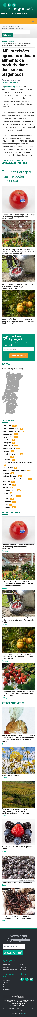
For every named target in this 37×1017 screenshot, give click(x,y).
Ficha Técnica (23, 969)
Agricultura (14, 82)
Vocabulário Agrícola (14, 26)
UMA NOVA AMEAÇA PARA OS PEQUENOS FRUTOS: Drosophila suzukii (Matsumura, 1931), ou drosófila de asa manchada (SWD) (18, 738)
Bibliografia (19, 28)
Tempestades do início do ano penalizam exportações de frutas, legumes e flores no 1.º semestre (18, 693)
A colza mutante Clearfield (12, 775)
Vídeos (5, 504)
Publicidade (22, 967)
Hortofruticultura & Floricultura (14, 470)
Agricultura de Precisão (11, 431)
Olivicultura (7, 484)
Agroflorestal (7, 434)
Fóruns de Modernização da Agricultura (17, 462)
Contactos (12, 13)
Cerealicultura (8, 445)
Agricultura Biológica (10, 428)
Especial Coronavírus (10, 454)
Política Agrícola (9, 496)
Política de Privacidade (10, 969)
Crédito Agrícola (9, 448)
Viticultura (6, 507)
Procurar (8, 35)
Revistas (4, 13)
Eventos (6, 457)
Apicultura (6, 440)
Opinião (5, 487)
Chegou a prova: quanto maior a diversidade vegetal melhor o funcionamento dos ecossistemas (15, 811)
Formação (6, 460)
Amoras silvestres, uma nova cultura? (17, 883)
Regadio (6, 499)
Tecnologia (7, 502)
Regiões (4, 26)
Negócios (6, 482)
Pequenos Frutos (9, 490)
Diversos (6, 451)
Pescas (5, 493)
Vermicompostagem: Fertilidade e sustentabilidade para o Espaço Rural (16, 917)
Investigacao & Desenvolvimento (15, 479)
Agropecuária (8, 437)
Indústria (11, 41)
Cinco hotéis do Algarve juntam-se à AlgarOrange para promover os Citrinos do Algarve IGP (18, 321)
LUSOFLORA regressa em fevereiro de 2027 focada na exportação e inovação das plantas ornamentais (18, 252)
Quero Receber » (18, 355)
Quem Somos (22, 13)
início (5, 41)
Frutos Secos (8, 467)
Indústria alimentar (9, 476)
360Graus (24, 1013)
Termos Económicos (8, 28)
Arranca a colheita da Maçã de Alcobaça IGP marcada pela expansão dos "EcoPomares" (18, 217)
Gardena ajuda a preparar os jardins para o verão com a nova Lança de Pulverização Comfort (18, 286)
